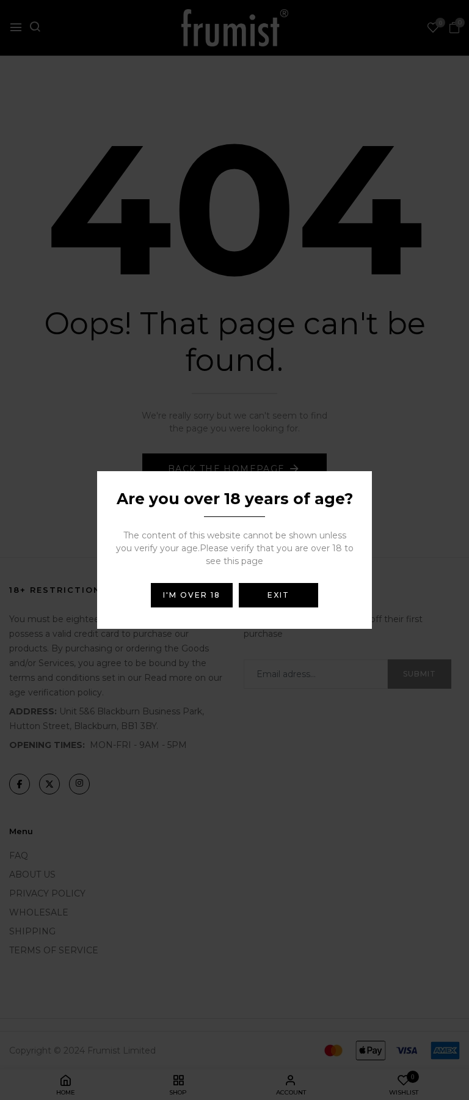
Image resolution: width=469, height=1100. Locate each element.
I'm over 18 (191, 595)
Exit (278, 595)
